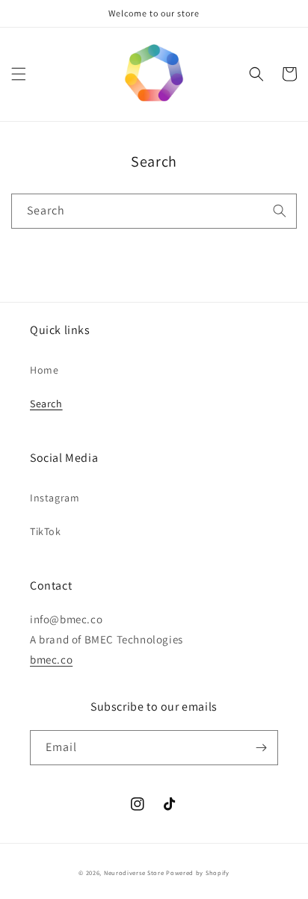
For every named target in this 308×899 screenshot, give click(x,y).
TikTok (45, 531)
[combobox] (154, 211)
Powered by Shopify (198, 872)
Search (46, 403)
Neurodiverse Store (134, 872)
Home (44, 370)
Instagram (54, 497)
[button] (18, 74)
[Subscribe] (260, 747)
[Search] (279, 210)
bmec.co (51, 659)
